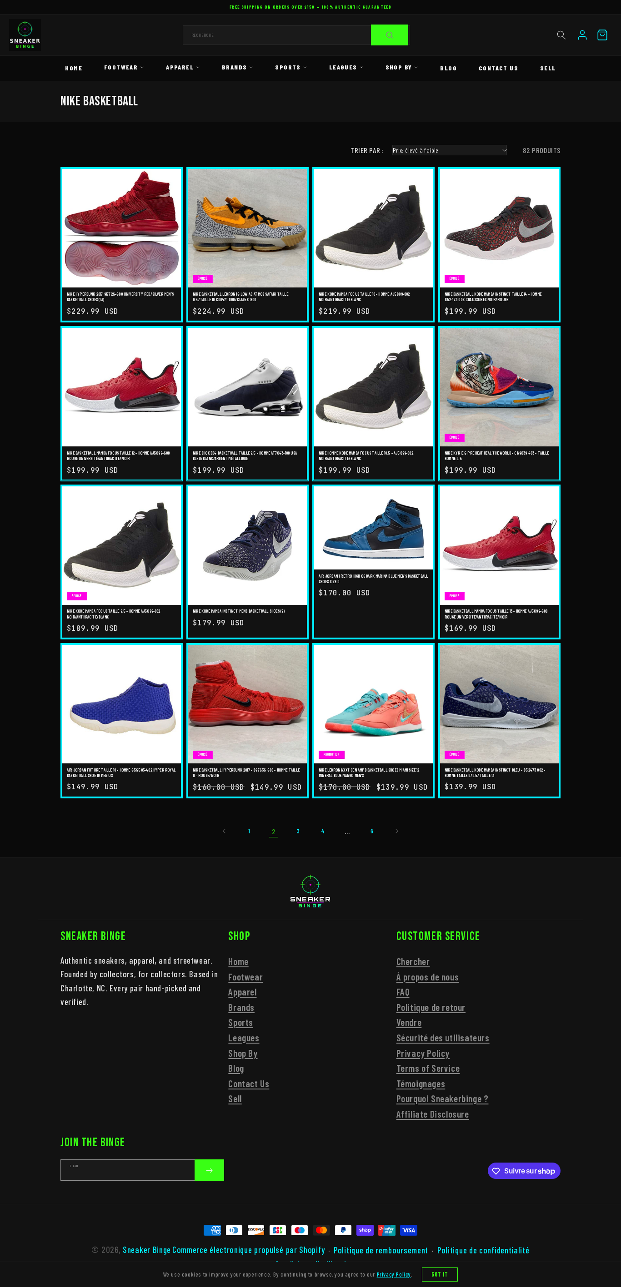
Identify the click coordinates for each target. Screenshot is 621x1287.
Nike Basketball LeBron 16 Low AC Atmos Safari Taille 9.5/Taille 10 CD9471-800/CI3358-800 (240, 296)
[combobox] (296, 35)
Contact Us (498, 68)
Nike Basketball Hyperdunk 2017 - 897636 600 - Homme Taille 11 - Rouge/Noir (246, 772)
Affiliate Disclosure (432, 1113)
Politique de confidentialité (483, 1249)
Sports (287, 67)
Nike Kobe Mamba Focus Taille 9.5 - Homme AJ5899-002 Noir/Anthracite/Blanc (113, 613)
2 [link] (274, 831)
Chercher (413, 961)
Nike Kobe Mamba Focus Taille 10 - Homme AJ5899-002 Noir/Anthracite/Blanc (364, 296)
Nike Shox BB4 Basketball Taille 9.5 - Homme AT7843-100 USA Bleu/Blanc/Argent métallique (245, 455)
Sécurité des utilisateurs (443, 1037)
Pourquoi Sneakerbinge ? (442, 1098)
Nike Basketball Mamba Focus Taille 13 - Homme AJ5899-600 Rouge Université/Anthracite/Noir (496, 613)
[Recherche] (389, 35)
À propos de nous (427, 976)
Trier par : (367, 150)
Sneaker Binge (147, 1249)
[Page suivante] (396, 831)
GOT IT (440, 1274)
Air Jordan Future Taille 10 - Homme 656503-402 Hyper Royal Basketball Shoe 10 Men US (121, 772)
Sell (548, 68)
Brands (234, 67)
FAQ (403, 991)
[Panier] (602, 35)
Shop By (399, 67)
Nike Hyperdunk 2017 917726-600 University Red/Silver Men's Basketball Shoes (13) (120, 296)
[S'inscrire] (209, 1170)
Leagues (343, 67)
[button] (561, 35)
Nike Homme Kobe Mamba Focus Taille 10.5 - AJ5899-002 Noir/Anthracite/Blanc (366, 455)
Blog (448, 68)
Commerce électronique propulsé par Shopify (248, 1249)
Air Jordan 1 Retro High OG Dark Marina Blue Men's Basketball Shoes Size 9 (373, 578)
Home (73, 68)
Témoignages (421, 1083)
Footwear (121, 67)
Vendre (409, 1022)
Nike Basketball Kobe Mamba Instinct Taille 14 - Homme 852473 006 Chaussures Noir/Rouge (493, 296)
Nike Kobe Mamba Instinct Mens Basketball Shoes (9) (239, 611)
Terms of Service (428, 1068)
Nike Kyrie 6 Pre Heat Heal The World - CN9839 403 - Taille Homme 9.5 (497, 455)
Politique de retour (431, 1007)
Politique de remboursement (381, 1249)
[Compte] (582, 35)
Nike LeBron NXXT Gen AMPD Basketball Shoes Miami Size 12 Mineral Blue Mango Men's (369, 772)
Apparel (180, 67)
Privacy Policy (423, 1053)
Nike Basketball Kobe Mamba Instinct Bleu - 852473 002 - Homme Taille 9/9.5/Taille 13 (495, 772)
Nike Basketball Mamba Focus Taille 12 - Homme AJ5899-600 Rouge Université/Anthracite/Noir (118, 455)
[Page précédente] (225, 831)
